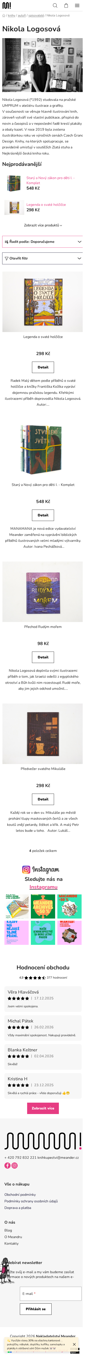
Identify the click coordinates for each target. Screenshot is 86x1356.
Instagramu (44, 886)
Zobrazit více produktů (41, 225)
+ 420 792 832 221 (20, 1157)
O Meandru (13, 1237)
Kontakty (11, 1243)
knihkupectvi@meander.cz (58, 1157)
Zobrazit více (43, 1108)
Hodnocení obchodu (43, 967)
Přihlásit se (36, 1309)
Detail (43, 367)
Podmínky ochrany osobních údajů (31, 1201)
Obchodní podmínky (20, 1194)
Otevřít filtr (18, 258)
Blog (8, 1230)
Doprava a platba (17, 1207)
